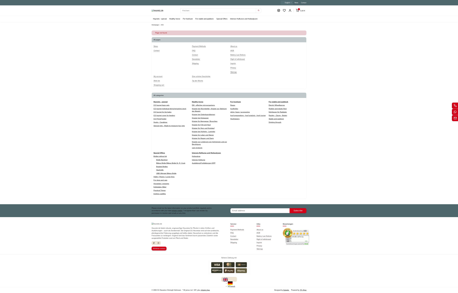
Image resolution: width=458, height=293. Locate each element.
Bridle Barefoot (161, 160)
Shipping (233, 242)
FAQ (232, 233)
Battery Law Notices (264, 236)
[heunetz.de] (157, 10)
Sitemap (260, 249)
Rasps (232, 105)
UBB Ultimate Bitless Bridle (166, 173)
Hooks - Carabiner (160, 122)
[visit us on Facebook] (154, 243)
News (296, 3)
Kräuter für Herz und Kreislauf (203, 128)
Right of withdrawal (264, 239)
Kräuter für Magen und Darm (203, 138)
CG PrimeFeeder (160, 119)
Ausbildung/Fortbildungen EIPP (203, 163)
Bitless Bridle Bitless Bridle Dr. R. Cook (170, 163)
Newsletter (234, 239)
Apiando (286, 290)
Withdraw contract (159, 248)
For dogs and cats (160, 180)
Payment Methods (237, 230)
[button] (284, 10)
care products (197, 148)
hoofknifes (234, 109)
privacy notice (177, 210)
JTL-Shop (303, 290)
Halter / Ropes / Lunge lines (164, 177)
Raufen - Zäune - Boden (278, 115)
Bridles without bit (160, 156)
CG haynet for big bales (162, 112)
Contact (303, 3)
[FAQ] (278, 10)
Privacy (259, 246)
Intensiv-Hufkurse (198, 160)
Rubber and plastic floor (278, 109)
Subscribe (298, 210)
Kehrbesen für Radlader (278, 112)
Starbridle (160, 170)
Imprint (259, 242)
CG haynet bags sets (161, 105)
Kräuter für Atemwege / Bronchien (204, 121)
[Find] (258, 10)
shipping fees (205, 290)
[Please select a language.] (225, 279)
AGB (258, 233)
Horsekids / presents (161, 184)
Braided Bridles (162, 167)
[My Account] (290, 10)
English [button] (287, 3)
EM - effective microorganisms (203, 105)
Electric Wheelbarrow (277, 105)
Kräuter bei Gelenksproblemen (203, 114)
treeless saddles (160, 194)
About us (260, 230)
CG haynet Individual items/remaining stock (170, 109)
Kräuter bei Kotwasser (200, 118)
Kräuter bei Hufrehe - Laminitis (203, 131)
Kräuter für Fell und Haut (201, 125)
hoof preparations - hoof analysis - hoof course (248, 115)
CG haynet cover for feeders (164, 115)
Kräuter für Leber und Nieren (203, 135)
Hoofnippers (234, 119)
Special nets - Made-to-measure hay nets (169, 126)
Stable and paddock (276, 119)
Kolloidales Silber (160, 187)
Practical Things (160, 190)
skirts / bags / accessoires (240, 112)
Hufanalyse (196, 156)
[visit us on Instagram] (158, 243)
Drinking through (275, 122)
